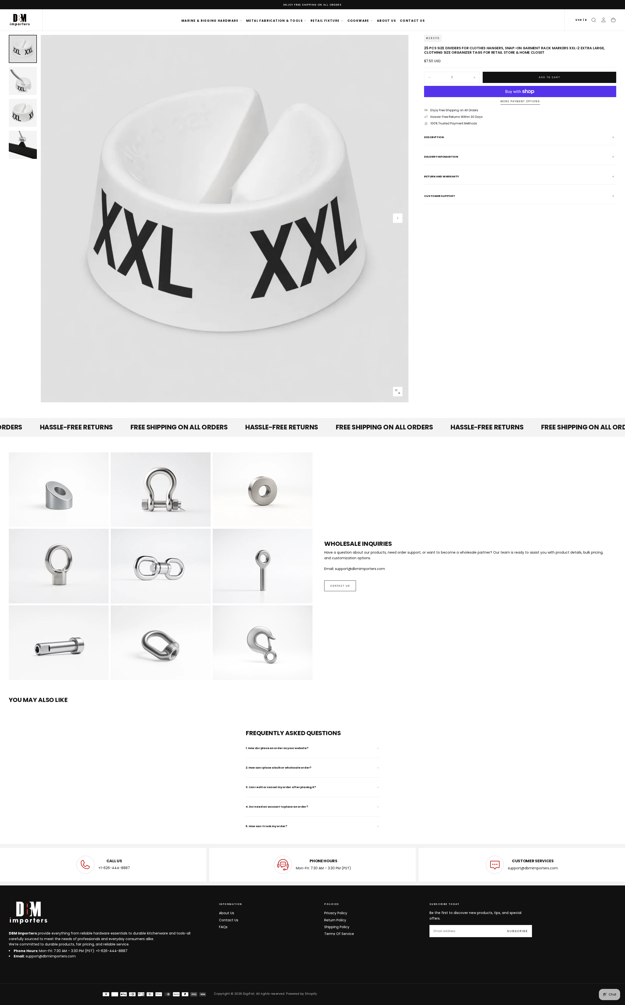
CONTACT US (412, 21)
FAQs (223, 926)
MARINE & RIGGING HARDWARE (209, 21)
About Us (226, 913)
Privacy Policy (335, 913)
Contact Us (228, 920)
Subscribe (517, 931)
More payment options (520, 101)
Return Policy (335, 920)
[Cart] (613, 20)
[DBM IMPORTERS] (28, 913)
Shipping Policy (336, 926)
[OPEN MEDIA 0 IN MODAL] (398, 392)
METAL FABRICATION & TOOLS (274, 21)
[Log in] (603, 20)
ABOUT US (386, 21)
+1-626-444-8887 (114, 868)
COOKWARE (358, 21)
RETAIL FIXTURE (325, 21)
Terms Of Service (339, 933)
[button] (581, 20)
